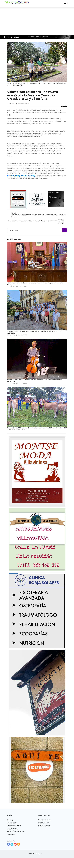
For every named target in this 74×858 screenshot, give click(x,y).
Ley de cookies (11, 823)
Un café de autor (12, 828)
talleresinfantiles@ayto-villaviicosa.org (21, 176)
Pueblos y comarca (44, 826)
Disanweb (43, 854)
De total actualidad (23, 103)
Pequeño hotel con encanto (16, 831)
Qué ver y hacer (43, 823)
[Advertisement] (37, 21)
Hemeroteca (11, 834)
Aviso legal (10, 820)
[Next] (64, 62)
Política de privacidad (14, 826)
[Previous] (10, 62)
